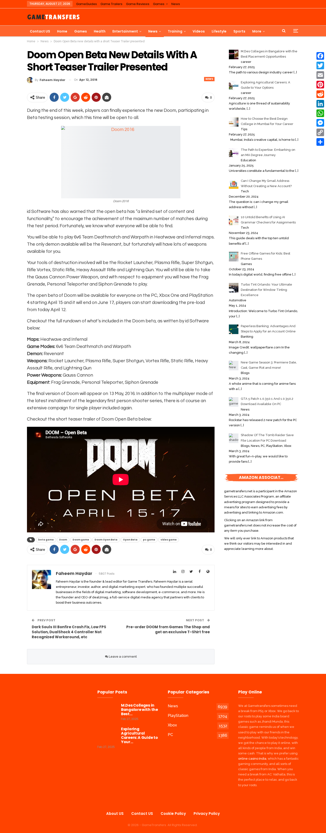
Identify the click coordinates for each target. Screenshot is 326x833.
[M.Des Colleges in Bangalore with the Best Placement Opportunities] (107, 711)
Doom (63, 539)
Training (175, 31)
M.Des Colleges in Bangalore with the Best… (139, 710)
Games (158, 4)
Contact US (40, 31)
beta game (46, 539)
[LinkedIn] (320, 103)
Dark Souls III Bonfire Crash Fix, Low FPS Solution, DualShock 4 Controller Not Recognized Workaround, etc (69, 631)
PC (170, 734)
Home (62, 31)
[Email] (320, 75)
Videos (199, 31)
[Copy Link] (320, 132)
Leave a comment (122, 656)
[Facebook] (320, 56)
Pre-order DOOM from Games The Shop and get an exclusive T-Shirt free (168, 629)
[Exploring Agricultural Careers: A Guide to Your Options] (107, 734)
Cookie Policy (173, 813)
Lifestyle (219, 31)
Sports (239, 31)
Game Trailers (111, 4)
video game (169, 539)
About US (115, 813)
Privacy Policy (207, 813)
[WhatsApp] (320, 113)
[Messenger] (320, 123)
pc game (149, 539)
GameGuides (86, 4)
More (256, 31)
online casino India (252, 758)
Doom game (81, 539)
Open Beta (130, 539)
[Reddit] (320, 94)
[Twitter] (320, 65)
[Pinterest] (320, 84)
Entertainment (125, 31)
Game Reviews (137, 4)
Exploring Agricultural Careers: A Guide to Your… (139, 735)
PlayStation (178, 715)
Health (99, 31)
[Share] (320, 142)
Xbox (172, 725)
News (175, 4)
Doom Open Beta (106, 539)
